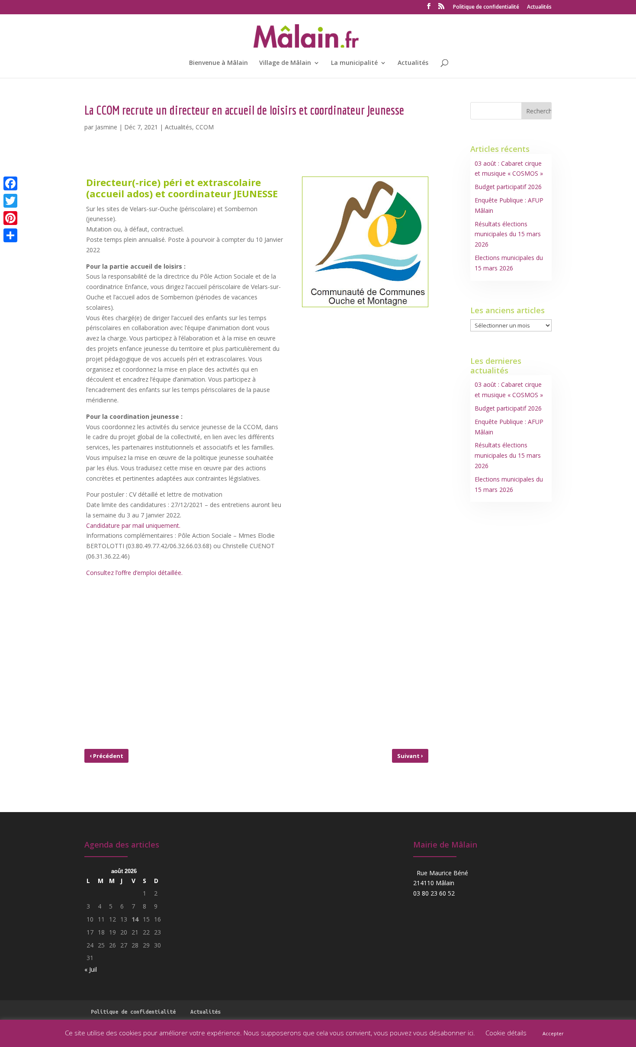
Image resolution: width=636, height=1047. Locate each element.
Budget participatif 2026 (508, 187)
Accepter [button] (553, 1033)
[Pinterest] (10, 218)
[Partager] (10, 235)
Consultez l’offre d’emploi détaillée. (134, 572)
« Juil (90, 969)
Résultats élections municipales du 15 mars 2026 (508, 234)
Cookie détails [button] (506, 1032)
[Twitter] (10, 200)
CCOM (205, 127)
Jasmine (106, 127)
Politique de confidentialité (486, 7)
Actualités (539, 7)
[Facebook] (10, 183)
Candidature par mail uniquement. (133, 525)
